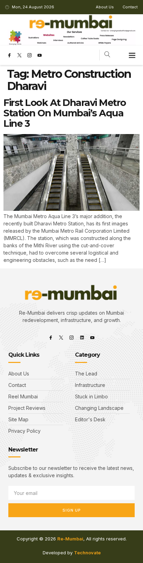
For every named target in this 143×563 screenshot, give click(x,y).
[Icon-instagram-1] (29, 55)
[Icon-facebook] (9, 55)
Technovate (87, 552)
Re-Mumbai (70, 538)
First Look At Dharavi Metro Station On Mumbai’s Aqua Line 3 (64, 113)
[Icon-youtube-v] (39, 55)
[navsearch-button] (107, 55)
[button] (132, 55)
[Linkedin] (82, 338)
